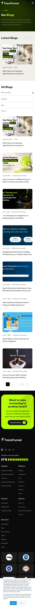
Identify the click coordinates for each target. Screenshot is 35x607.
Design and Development (8, 482)
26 (22, 384)
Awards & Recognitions (24, 510)
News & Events (5, 532)
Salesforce (21, 482)
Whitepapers (4, 543)
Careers (20, 514)
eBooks (3, 535)
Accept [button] (13, 603)
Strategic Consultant (7, 470)
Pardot (20, 493)
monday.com (22, 474)
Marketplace (4, 503)
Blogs (2, 528)
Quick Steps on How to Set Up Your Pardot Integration (16, 340)
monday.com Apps (6, 510)
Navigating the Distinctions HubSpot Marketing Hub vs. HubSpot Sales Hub (17, 253)
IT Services (4, 478)
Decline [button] (22, 603)
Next (27, 384)
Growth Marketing (6, 486)
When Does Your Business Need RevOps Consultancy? (13, 72)
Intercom (21, 486)
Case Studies (5, 524)
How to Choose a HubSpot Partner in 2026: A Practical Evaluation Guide (16, 180)
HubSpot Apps (5, 507)
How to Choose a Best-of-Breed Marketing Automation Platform (14, 376)
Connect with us (15, 423)
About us (20, 503)
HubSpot (20, 470)
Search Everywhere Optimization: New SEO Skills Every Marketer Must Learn (17, 289)
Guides (3, 547)
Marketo (20, 489)
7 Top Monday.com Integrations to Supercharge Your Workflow (15, 217)
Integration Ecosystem (7, 474)
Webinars (4, 539)
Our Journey (21, 507)
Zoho (19, 478)
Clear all (3, 111)
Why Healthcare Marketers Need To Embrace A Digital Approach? (16, 303)
